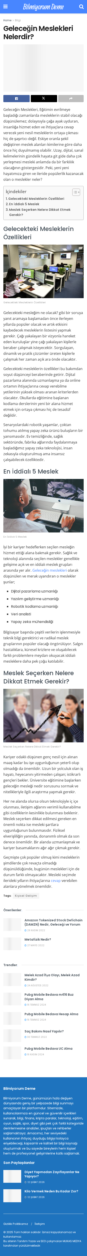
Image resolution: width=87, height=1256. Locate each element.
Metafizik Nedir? (38, 939)
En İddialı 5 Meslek (24, 204)
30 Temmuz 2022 (37, 1037)
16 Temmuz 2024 (36, 1004)
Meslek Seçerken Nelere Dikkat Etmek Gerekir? (39, 212)
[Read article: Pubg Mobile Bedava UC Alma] (12, 1053)
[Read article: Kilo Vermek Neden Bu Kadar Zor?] (12, 1195)
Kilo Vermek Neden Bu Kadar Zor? (51, 1191)
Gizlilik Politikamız (15, 1224)
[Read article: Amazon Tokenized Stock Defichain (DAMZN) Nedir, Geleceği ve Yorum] (12, 924)
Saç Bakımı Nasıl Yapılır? (44, 1031)
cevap (56, 880)
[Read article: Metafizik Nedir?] (12, 943)
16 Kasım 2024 (35, 1054)
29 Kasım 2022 (36, 930)
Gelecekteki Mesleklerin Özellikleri (36, 198)
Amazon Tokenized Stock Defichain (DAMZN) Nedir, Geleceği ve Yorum (54, 922)
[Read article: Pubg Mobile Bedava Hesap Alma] (12, 1018)
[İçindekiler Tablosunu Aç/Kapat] (74, 192)
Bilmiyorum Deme (43, 7)
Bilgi (18, 20)
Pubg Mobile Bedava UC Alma (48, 1048)
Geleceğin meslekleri (49, 570)
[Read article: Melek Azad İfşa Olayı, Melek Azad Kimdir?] (12, 979)
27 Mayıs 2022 (35, 945)
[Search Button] (81, 6)
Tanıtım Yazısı (26, 1241)
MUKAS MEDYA (72, 1241)
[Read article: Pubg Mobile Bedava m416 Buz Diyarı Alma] (12, 999)
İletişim (40, 1224)
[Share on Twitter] (44, 98)
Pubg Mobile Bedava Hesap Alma (51, 1014)
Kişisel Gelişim (26, 896)
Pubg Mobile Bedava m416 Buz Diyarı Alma (49, 996)
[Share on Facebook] (16, 98)
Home (7, 20)
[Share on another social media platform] (71, 98)
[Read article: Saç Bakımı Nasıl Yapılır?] (12, 1035)
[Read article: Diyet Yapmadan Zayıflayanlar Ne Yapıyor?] (12, 1176)
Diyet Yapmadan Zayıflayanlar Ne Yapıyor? (52, 1174)
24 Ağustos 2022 (37, 985)
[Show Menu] (5, 6)
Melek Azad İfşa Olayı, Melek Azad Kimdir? (52, 977)
